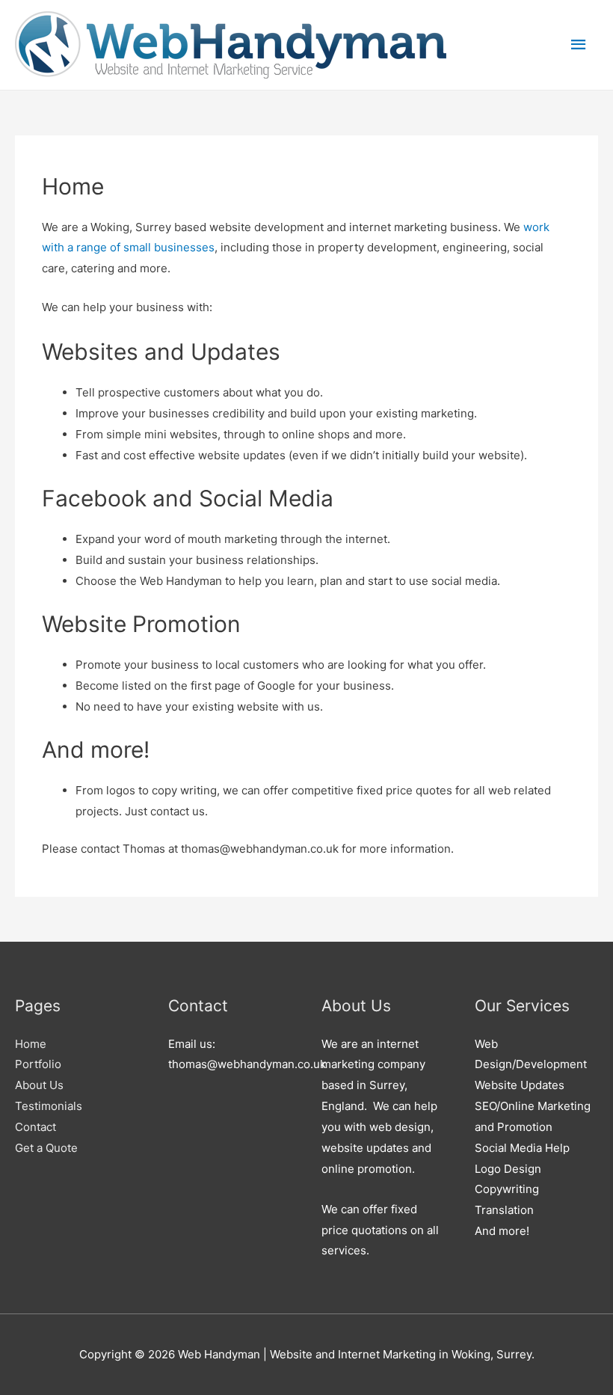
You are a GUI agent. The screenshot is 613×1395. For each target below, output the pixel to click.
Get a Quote (46, 1148)
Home (30, 1044)
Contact (35, 1127)
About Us (39, 1085)
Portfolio (38, 1064)
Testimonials (48, 1106)
